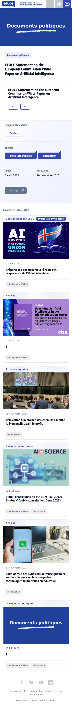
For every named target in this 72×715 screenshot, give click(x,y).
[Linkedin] (50, 682)
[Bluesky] (31, 682)
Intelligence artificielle (21, 155)
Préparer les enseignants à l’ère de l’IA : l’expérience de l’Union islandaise (32, 271)
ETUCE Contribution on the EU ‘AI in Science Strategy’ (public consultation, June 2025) (34, 498)
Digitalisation (49, 155)
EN (13, 106)
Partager (14, 190)
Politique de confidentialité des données (36, 700)
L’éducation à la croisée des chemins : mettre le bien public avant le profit (35, 421)
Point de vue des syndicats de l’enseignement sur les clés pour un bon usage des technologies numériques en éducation (35, 577)
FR (25, 106)
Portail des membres (67, 4)
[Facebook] (21, 682)
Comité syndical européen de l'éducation (24, 4)
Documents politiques (18, 55)
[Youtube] (40, 682)
